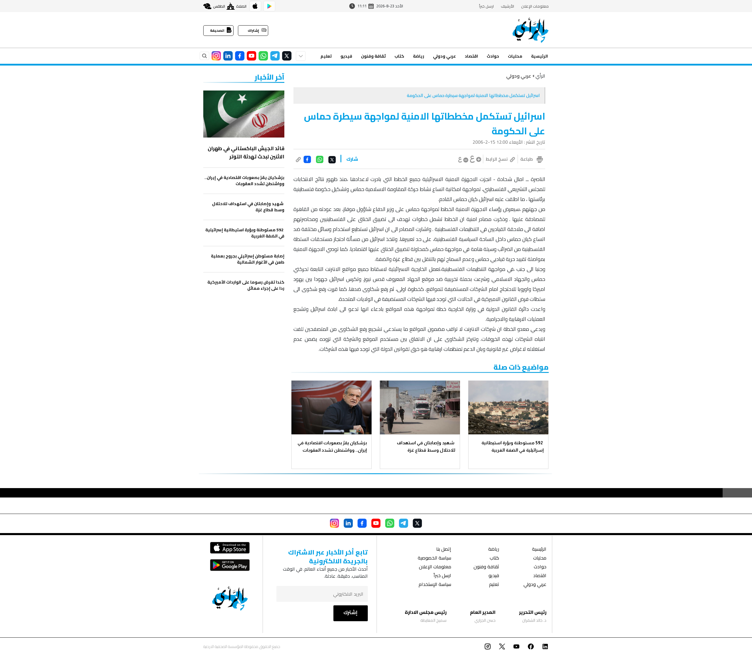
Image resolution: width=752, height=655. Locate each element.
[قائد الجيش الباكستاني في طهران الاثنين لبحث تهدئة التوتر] (243, 114)
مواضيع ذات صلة (521, 367)
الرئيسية (539, 56)
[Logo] (530, 30)
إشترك (350, 612)
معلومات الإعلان (535, 6)
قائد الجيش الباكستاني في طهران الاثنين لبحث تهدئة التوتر (246, 152)
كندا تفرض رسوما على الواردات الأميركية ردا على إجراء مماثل (245, 285)
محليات (515, 56)
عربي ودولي (444, 56)
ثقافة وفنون (373, 56)
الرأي (540, 75)
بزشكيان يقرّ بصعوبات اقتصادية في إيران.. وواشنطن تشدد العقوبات (332, 446)
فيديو (346, 56)
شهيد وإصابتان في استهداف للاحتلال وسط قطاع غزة (426, 446)
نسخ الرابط (497, 159)
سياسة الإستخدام (435, 585)
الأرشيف (507, 6)
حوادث (493, 56)
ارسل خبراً (486, 6)
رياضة (418, 56)
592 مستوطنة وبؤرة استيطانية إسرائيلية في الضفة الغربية (512, 446)
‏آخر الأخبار (269, 77)
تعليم (326, 56)
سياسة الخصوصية (434, 558)
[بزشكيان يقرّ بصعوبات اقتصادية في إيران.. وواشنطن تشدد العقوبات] (331, 407)
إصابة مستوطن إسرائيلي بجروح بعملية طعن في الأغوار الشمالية (247, 259)
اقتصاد (471, 56)
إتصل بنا (443, 549)
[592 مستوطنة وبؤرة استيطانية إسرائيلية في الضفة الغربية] (508, 407)
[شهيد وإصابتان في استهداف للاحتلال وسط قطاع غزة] (420, 407)
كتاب (399, 56)
